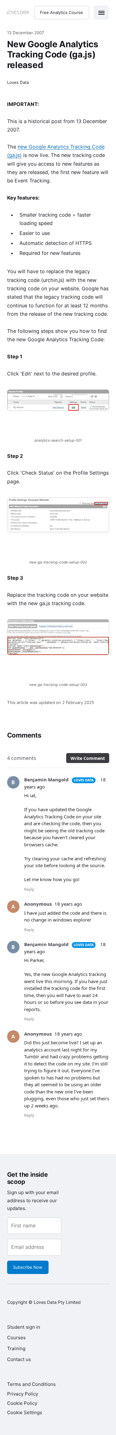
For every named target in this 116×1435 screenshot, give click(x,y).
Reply (29, 889)
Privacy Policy (22, 1394)
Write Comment (88, 758)
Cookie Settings (24, 1412)
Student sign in (23, 1327)
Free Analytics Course (61, 12)
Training (16, 1348)
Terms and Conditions (31, 1384)
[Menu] (101, 13)
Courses (16, 1338)
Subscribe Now (27, 1267)
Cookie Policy (22, 1403)
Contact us (19, 1359)
